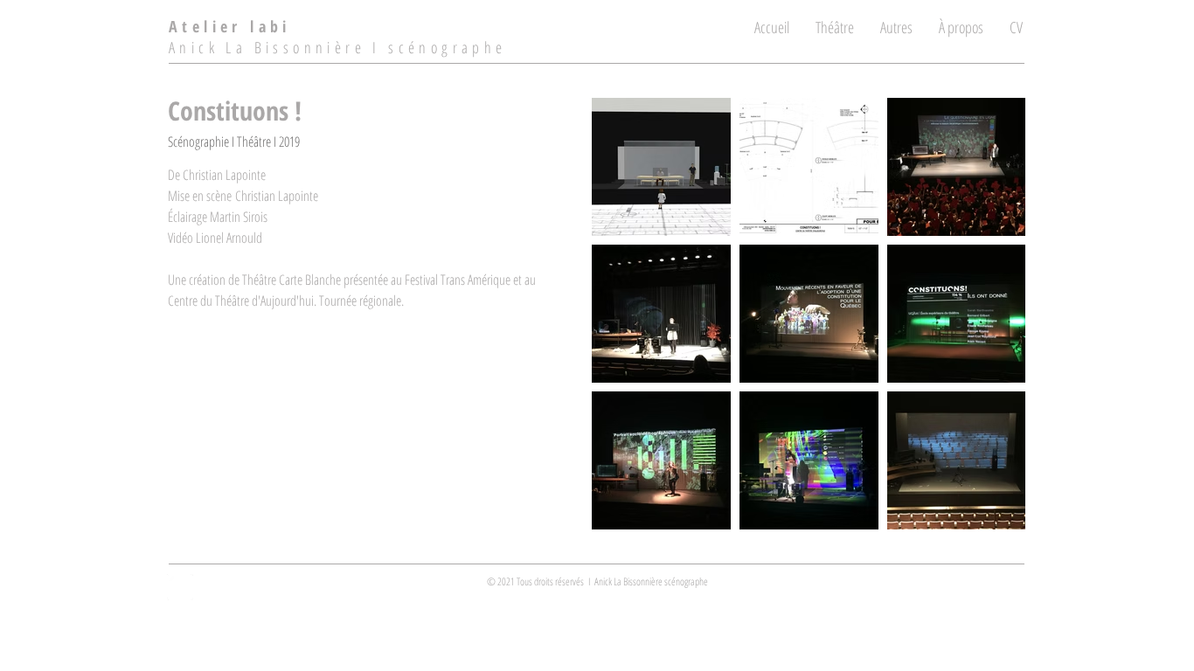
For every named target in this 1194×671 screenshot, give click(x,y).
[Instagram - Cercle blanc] (180, 587)
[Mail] (924, 585)
